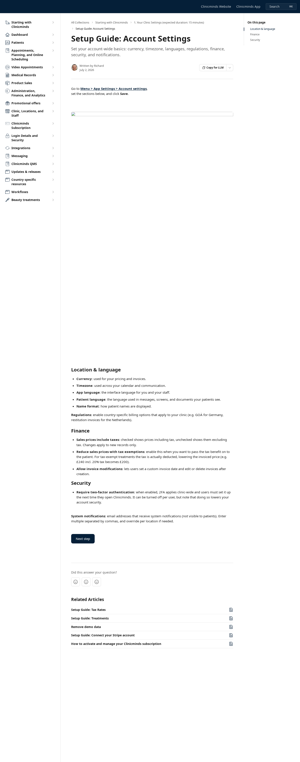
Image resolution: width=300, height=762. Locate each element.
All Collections (80, 22)
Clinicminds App (248, 6)
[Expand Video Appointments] (53, 67)
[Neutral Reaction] (86, 581)
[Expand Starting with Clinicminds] (53, 22)
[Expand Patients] (53, 43)
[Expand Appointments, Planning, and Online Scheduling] (53, 50)
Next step (83, 538)
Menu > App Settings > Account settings (113, 88)
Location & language (262, 29)
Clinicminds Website (216, 6)
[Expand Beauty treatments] (53, 200)
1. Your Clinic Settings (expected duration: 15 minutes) (169, 22)
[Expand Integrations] (53, 148)
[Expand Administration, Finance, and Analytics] (53, 91)
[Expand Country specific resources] (53, 180)
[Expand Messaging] (53, 156)
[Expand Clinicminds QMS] (53, 164)
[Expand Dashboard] (53, 35)
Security (255, 40)
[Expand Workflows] (53, 192)
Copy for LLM (215, 67)
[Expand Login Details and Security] (53, 136)
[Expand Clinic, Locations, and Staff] (53, 111)
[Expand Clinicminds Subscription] (53, 123)
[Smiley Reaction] (96, 581)
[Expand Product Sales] (53, 83)
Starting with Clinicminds (111, 22)
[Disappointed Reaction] (75, 581)
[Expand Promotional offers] (53, 103)
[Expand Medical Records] (53, 75)
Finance (255, 34)
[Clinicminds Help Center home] (4, 6)
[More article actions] (229, 67)
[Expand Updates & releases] (53, 172)
